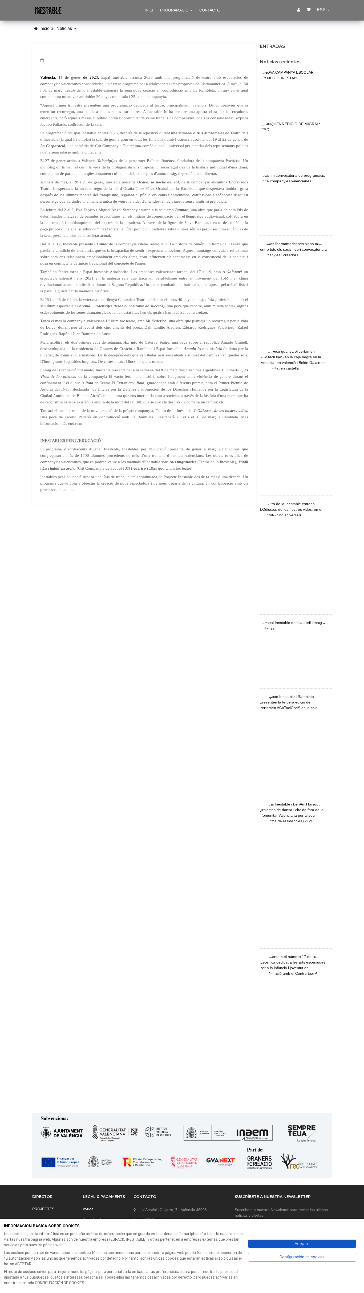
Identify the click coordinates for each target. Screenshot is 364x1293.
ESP (322, 9)
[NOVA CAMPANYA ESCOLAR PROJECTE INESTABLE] (294, 75)
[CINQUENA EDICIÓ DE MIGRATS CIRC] (294, 126)
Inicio (44, 28)
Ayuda (88, 1209)
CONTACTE (209, 10)
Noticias (64, 28)
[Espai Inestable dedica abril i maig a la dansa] (294, 625)
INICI (149, 10)
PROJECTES (43, 1209)
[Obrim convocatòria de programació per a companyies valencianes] (294, 178)
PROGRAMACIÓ (174, 10)
